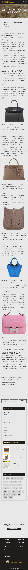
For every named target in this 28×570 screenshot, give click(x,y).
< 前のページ (5, 401)
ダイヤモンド (18, 491)
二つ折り (11, 481)
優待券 (16, 481)
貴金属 (5, 414)
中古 (9, 491)
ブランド (6, 417)
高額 (20, 488)
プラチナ (15, 494)
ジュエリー (6, 420)
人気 (20, 481)
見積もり (5, 491)
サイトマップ (21, 557)
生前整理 (10, 497)
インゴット (5, 481)
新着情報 (6, 430)
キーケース (17, 478)
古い (4, 494)
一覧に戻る (14, 401)
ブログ (2, 395)
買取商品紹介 (7, 432)
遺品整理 (5, 497)
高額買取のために (8, 435)
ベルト (4, 488)
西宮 (13, 488)
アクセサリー (7, 422)
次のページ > (22, 401)
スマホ (9, 488)
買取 (16, 488)
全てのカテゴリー (8, 412)
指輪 (19, 494)
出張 (13, 491)
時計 (5, 425)
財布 (22, 478)
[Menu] (25, 2)
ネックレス (9, 494)
